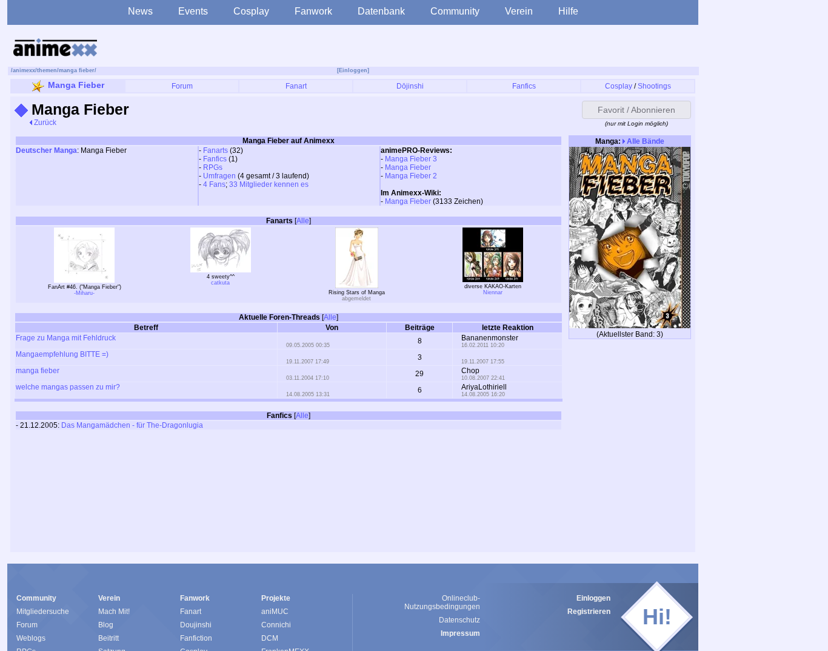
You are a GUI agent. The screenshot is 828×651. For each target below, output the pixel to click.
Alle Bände (644, 141)
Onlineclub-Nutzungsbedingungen (442, 602)
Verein (519, 11)
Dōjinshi (410, 86)
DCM (269, 638)
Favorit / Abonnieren (636, 110)
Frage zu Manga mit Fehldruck (66, 338)
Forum (182, 86)
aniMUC (275, 611)
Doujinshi (196, 625)
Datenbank (381, 11)
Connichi (276, 625)
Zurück (44, 122)
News (140, 11)
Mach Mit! (114, 611)
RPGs (212, 167)
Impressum (460, 633)
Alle (302, 221)
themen (47, 70)
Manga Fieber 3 (411, 159)
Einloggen (593, 598)
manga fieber (77, 70)
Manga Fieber (76, 85)
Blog (105, 625)
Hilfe (568, 11)
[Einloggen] (353, 70)
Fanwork (313, 11)
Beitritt (108, 638)
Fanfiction (196, 638)
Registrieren (588, 611)
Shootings (654, 86)
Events (193, 11)
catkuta (220, 283)
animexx (24, 70)
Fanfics (524, 86)
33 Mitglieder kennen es (269, 184)
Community (454, 11)
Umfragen (219, 176)
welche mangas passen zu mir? (68, 387)
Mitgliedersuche (42, 611)
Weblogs (30, 638)
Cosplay (251, 11)
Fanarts (215, 150)
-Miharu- (84, 293)
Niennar (492, 292)
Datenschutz (459, 620)
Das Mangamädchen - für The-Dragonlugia (132, 425)
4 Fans (214, 184)
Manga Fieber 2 (411, 176)
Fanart (296, 86)
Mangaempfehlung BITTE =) (62, 354)
